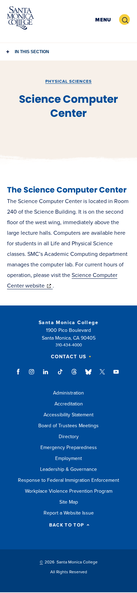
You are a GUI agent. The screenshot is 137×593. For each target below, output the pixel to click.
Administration (68, 393)
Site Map (68, 502)
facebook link (20, 375)
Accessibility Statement (68, 415)
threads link (74, 375)
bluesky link (88, 375)
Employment (68, 458)
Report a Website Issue (69, 513)
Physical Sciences (68, 81)
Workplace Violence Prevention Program (68, 491)
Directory (69, 437)
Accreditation (68, 404)
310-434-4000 (69, 344)
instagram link (32, 375)
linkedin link (46, 375)
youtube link (116, 375)
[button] (103, 20)
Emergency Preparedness (68, 447)
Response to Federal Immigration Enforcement (68, 480)
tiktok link (60, 375)
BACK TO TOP (66, 525)
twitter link (102, 375)
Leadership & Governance (68, 469)
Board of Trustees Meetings (68, 426)
